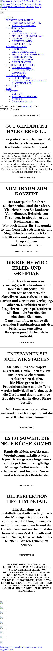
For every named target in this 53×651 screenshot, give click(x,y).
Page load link (6, 649)
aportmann (26, 106)
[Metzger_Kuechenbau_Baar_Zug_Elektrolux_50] (3, 643)
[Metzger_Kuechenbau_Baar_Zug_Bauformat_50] (3, 613)
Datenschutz (17, 647)
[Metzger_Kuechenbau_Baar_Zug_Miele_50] (3, 638)
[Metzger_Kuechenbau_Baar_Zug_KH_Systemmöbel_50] (3, 608)
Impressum (5, 647)
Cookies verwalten (33, 647)
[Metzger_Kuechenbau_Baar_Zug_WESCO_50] (3, 633)
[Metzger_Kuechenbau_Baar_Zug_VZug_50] (3, 618)
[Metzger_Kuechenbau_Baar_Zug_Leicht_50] (3, 603)
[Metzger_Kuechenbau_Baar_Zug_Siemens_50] (3, 623)
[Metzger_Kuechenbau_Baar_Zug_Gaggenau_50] (3, 628)
